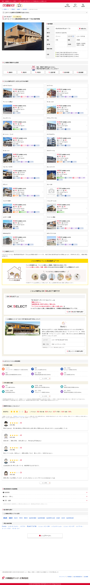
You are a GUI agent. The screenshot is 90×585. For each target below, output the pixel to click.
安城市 (58, 518)
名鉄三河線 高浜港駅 (62, 56)
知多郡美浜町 (70, 518)
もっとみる (44, 378)
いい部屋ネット (5, 9)
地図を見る (83, 28)
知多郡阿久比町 (50, 518)
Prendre (4, 526)
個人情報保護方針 (78, 576)
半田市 (39, 72)
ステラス (22, 526)
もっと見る (44, 482)
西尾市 (26, 518)
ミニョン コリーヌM (43, 526)
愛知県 (13, 9)
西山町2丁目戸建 (31, 526)
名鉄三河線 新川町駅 (62, 54)
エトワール (79, 526)
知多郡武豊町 (32, 518)
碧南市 (18, 9)
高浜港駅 (80, 72)
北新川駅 (24, 9)
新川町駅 (66, 72)
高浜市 (25, 72)
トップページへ (46, 535)
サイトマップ (62, 576)
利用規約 (70, 576)
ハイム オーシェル (56, 526)
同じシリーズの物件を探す (76, 351)
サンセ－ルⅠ (16, 528)
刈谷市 (63, 518)
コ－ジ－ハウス (6, 528)
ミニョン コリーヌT (68, 526)
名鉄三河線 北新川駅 (62, 52)
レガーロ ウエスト (13, 526)
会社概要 (86, 576)
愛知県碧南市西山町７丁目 (63, 28)
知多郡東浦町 (41, 518)
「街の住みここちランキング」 (19, 416)
